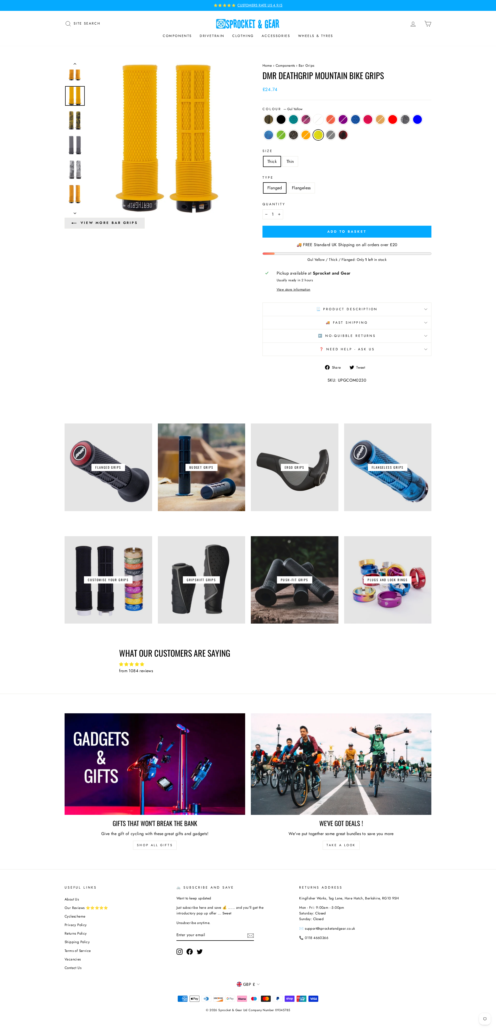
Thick (272, 161)
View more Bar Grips (109, 222)
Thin (290, 161)
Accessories (276, 35)
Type (267, 177)
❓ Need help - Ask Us (347, 349)
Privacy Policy (76, 924)
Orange (306, 135)
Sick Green (281, 135)
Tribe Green (293, 119)
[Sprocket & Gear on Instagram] (179, 952)
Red (393, 119)
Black (281, 119)
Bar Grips (306, 65)
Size (267, 150)
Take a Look (341, 845)
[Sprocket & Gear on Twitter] (200, 952)
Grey (331, 135)
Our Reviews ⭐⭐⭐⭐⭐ (86, 907)
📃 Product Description (347, 309)
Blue (417, 119)
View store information (294, 289)
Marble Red (343, 135)
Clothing (243, 35)
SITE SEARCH (87, 23)
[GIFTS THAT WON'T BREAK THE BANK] (155, 764)
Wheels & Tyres (315, 35)
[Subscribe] (250, 935)
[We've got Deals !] (341, 764)
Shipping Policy (77, 941)
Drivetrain (212, 35)
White (318, 119)
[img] (248, 664)
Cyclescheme (75, 916)
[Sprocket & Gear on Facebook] (190, 952)
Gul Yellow (318, 135)
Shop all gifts (155, 845)
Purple (343, 119)
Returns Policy (76, 933)
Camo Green (269, 119)
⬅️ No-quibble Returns (347, 335)
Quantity (273, 204)
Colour (282, 109)
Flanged (274, 188)
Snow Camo (405, 119)
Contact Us (73, 967)
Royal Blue (355, 119)
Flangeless (301, 188)
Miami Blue (269, 135)
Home (267, 65)
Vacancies (73, 959)
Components (177, 35)
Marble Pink (306, 119)
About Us (72, 899)
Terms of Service (78, 950)
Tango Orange (331, 119)
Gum (380, 119)
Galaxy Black (293, 135)
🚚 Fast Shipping (347, 322)
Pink (368, 119)
